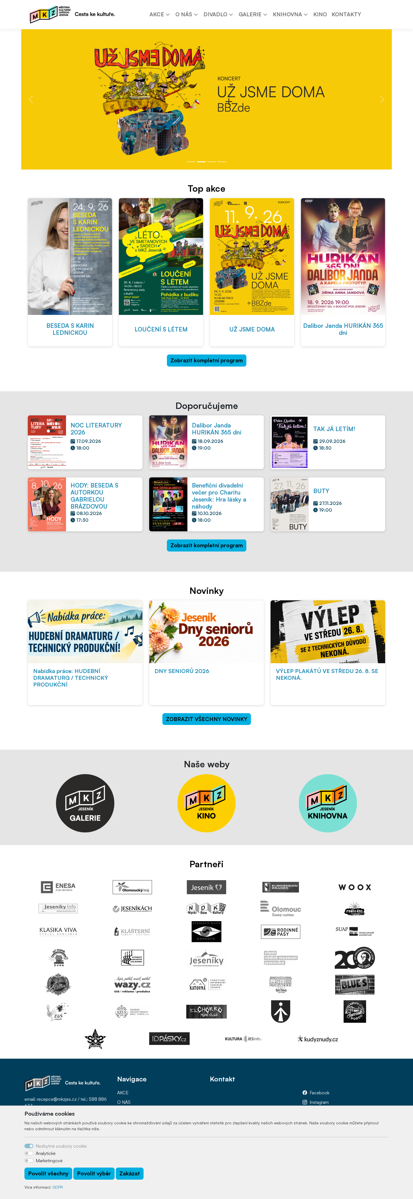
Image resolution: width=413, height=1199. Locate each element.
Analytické (46, 1153)
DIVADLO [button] (215, 14)
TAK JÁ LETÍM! (334, 429)
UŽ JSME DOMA (252, 329)
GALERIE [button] (250, 14)
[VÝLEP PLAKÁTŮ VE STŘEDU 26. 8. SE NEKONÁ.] (328, 631)
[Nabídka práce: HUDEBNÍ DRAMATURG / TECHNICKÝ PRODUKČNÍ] (85, 631)
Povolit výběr (94, 1173)
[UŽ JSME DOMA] (252, 256)
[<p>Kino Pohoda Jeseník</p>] (206, 803)
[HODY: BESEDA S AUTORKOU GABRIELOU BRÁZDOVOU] (47, 504)
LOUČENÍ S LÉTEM (161, 329)
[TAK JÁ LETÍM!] (290, 442)
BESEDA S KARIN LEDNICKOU (70, 329)
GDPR (57, 1187)
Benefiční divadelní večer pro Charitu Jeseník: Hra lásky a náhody (219, 496)
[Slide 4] (221, 162)
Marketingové (49, 1160)
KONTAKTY (346, 14)
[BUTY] (290, 504)
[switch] (28, 1153)
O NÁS (124, 1102)
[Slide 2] (201, 162)
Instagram (319, 1102)
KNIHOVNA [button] (287, 14)
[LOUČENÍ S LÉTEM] (161, 256)
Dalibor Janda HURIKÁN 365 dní (343, 329)
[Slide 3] (211, 162)
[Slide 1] (191, 162)
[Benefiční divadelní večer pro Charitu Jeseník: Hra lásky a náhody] (168, 504)
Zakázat (129, 1173)
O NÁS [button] (183, 14)
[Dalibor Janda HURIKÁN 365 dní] (343, 256)
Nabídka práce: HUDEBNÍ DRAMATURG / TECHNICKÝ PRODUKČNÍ (70, 677)
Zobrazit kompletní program (207, 360)
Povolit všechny (48, 1173)
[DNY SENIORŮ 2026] (206, 631)
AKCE (123, 1092)
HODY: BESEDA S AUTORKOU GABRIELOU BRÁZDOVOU (94, 496)
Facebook (319, 1092)
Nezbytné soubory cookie (61, 1146)
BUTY (321, 491)
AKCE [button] (156, 14)
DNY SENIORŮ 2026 (182, 670)
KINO (320, 14)
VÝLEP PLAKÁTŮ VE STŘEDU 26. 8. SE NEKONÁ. (327, 674)
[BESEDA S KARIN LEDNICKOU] (70, 256)
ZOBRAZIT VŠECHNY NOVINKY (206, 719)
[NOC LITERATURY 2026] (47, 442)
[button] (169, 14)
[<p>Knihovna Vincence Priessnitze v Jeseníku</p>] (328, 803)
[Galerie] (85, 803)
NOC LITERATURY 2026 (96, 429)
